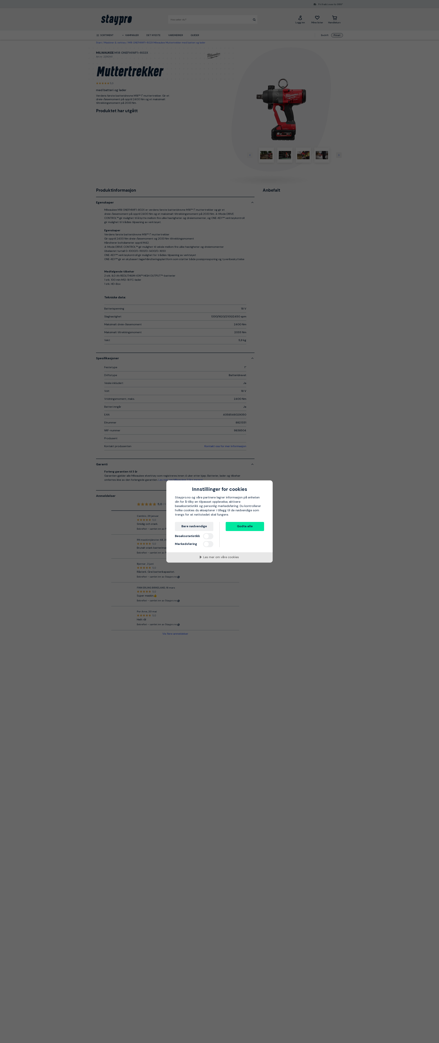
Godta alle (245, 526)
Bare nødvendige (194, 526)
